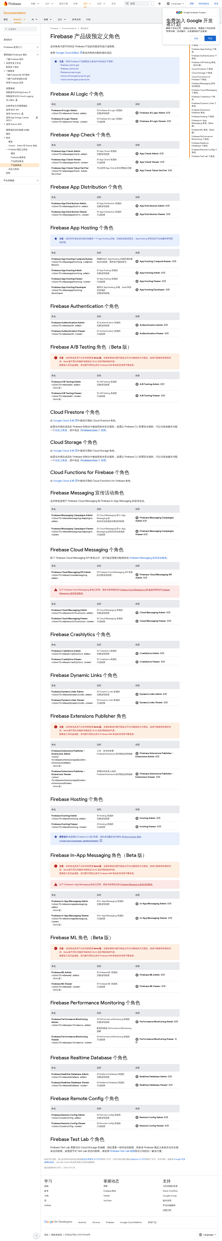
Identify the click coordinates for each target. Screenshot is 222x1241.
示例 (88, 19)
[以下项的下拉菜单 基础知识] (25, 19)
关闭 (196, 38)
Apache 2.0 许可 (138, 1159)
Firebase (54, 28)
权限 (93, 430)
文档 (85, 3)
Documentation (15, 13)
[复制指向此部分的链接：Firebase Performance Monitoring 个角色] (143, 1003)
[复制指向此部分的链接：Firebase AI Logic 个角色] (107, 94)
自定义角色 (61, 430)
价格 (75, 3)
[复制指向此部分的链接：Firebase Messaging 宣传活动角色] (127, 493)
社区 (99, 3)
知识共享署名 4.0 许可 (91, 1159)
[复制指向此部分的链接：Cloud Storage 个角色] (100, 442)
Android (82, 1222)
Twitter (106, 1195)
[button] (18, 47)
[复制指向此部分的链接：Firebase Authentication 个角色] (122, 306)
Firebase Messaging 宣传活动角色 (148, 557)
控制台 (67, 52)
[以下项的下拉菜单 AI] (37, 19)
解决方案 (64, 3)
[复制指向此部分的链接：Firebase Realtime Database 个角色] (130, 1058)
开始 (210, 38)
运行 (47, 3)
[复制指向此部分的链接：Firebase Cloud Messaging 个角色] (127, 550)
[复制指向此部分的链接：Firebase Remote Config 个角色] (122, 1099)
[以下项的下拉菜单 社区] (105, 3)
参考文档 (76, 19)
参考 (46, 1191)
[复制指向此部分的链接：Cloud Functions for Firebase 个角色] (132, 473)
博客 (192, 3)
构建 (33, 3)
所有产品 (152, 1222)
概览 (6, 19)
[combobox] (139, 3)
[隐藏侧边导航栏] (36, 1236)
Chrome (96, 1222)
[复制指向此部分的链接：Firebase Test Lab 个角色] (107, 1140)
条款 (46, 1234)
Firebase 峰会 (109, 1191)
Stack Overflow (170, 1191)
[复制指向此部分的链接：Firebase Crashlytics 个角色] (114, 635)
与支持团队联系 (170, 1186)
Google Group (170, 1195)
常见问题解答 (169, 1205)
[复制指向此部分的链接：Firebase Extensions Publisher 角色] (129, 716)
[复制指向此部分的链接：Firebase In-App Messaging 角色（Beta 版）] (150, 855)
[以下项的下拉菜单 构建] (39, 3)
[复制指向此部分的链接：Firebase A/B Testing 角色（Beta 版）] (135, 347)
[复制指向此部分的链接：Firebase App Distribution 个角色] (125, 187)
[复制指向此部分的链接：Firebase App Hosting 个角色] (116, 228)
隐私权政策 (56, 1234)
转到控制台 (204, 3)
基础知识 (17, 19)
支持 (113, 3)
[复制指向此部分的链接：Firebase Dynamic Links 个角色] (120, 675)
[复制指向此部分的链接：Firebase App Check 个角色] (114, 135)
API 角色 (136, 589)
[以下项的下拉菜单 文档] (91, 3)
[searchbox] (20, 29)
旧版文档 (167, 1210)
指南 (46, 1186)
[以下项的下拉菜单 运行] (53, 3)
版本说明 (167, 1200)
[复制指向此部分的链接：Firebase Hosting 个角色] (106, 799)
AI (33, 19)
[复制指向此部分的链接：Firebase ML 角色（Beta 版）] (117, 938)
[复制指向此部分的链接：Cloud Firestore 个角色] (103, 412)
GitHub (47, 1205)
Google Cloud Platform (131, 1222)
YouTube (107, 1200)
